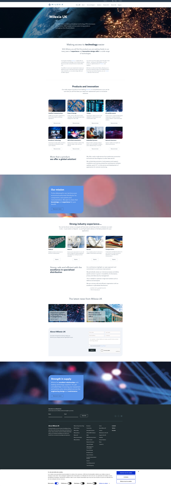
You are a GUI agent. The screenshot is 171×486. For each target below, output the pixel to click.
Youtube (114, 430)
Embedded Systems (90, 430)
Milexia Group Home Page (79, 425)
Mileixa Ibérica (76, 432)
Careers (100, 430)
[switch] (70, 483)
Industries (101, 437)
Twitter (113, 428)
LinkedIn (114, 425)
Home (100, 425)
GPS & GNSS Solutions (91, 432)
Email (65, 414)
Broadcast (88, 425)
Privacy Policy (102, 345)
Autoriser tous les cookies (126, 472)
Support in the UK (102, 435)
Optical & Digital (90, 444)
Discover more (57, 123)
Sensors (88, 460)
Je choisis (126, 477)
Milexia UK (76, 435)
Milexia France (76, 428)
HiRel (88, 435)
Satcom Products (90, 454)
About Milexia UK (102, 428)
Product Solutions (102, 439)
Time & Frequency (90, 465)
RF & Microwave (90, 452)
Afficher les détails (103, 483)
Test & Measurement (91, 463)
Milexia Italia (76, 430)
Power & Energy (90, 450)
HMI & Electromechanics (91, 437)
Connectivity (89, 428)
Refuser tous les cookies (126, 481)
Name (49, 414)
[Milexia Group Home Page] (55, 4)
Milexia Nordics (77, 439)
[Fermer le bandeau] (138, 471)
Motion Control (89, 439)
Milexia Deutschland (78, 437)
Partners (73, 60)
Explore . (57, 259)
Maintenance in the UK (103, 432)
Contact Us (101, 444)
